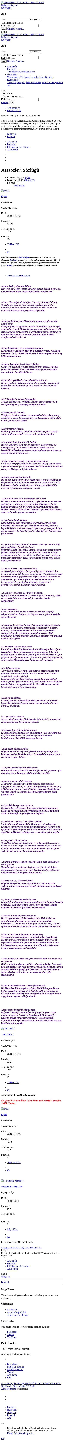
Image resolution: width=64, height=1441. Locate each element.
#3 (8, 1170)
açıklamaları (18, 185)
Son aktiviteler (46, 77)
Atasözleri (13, 260)
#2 (8, 1090)
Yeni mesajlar (13, 71)
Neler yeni (12, 74)
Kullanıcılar (12, 79)
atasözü (10, 265)
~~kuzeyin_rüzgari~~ (11, 1186)
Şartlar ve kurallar (15, 1367)
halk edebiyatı (24, 257)
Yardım (10, 1372)
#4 (8, 1237)
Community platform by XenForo (31, 1383)
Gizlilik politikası (15, 1369)
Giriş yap (5, 1276)
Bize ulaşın (12, 1364)
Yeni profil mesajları (29, 77)
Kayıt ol (5, 1282)
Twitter (10, 1334)
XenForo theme (8, 1388)
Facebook (11, 1332)
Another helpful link (16, 1312)
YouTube (11, 1337)
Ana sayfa (12, 66)
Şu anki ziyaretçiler (16, 82)
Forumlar (11, 69)
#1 (8, 252)
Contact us (12, 1309)
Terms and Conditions (17, 1315)
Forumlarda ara (27, 71)
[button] (4, 31)
